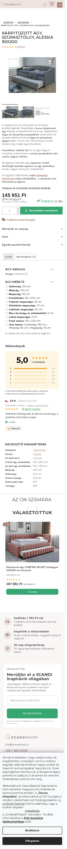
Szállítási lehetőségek (21, 219)
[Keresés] (44, 5)
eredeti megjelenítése (37, 405)
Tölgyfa (37, 458)
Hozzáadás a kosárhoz (43, 210)
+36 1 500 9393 (16, 750)
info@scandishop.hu (17, 744)
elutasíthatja (32, 811)
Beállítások (32, 830)
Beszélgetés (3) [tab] (25, 256)
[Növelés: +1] (18, 209)
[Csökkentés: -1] (18, 212)
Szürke (37, 454)
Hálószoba (39, 450)
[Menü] (59, 5)
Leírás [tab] (8, 256)
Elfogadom (32, 841)
